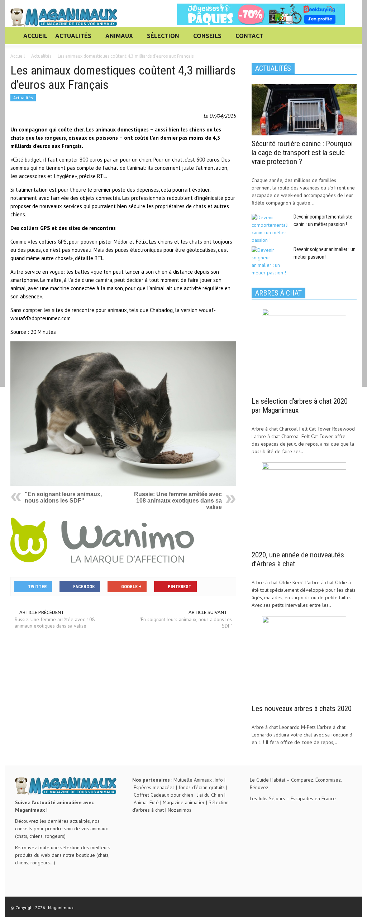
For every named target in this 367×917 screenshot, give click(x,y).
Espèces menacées (154, 787)
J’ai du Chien (210, 795)
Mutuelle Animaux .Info (198, 780)
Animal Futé (146, 802)
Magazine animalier (184, 802)
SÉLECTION (161, 39)
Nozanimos (179, 810)
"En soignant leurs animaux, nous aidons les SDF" (63, 497)
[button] (349, 35)
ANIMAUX (117, 39)
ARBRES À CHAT (278, 293)
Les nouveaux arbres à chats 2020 (302, 708)
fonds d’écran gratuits (201, 787)
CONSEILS (205, 39)
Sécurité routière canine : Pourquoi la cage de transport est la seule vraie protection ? (302, 152)
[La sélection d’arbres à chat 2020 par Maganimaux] (304, 350)
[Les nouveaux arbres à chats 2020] (304, 657)
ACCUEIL (35, 36)
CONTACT (249, 36)
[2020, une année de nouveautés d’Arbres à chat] (304, 504)
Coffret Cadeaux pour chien (163, 795)
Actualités (23, 97)
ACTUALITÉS (71, 39)
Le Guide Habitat (267, 780)
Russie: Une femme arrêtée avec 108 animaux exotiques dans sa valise (178, 500)
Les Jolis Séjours (267, 798)
